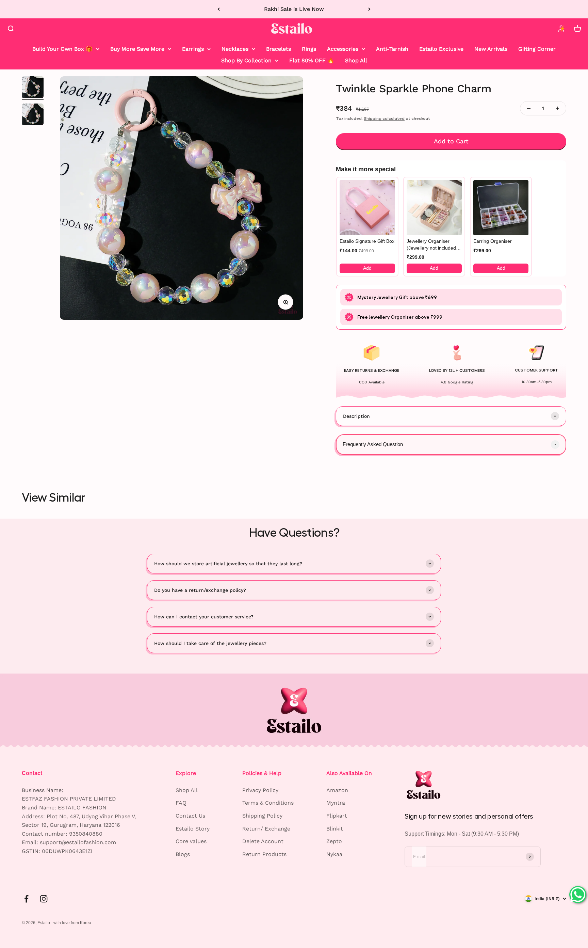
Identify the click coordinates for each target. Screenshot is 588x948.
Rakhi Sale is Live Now (294, 9)
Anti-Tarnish (392, 49)
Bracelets (278, 49)
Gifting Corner (537, 49)
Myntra (335, 803)
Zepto (334, 841)
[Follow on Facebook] (26, 898)
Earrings (193, 49)
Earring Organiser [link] (492, 241)
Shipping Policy (262, 815)
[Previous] (218, 9)
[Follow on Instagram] (43, 898)
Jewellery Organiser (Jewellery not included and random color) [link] (431, 244)
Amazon (337, 790)
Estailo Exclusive (441, 49)
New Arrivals (490, 49)
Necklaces (235, 49)
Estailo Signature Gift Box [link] (367, 241)
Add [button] (367, 268)
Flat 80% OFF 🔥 (311, 60)
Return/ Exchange (266, 828)
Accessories (342, 49)
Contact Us (190, 815)
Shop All (356, 60)
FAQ (181, 803)
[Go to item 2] (33, 115)
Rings (309, 49)
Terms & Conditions (268, 803)
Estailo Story (193, 828)
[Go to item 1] (33, 88)
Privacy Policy (260, 790)
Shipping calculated (384, 118)
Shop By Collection (246, 60)
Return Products (264, 854)
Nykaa (334, 854)
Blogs (183, 854)
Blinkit (334, 828)
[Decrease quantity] (528, 108)
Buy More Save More (137, 49)
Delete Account (262, 841)
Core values (191, 841)
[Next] (369, 9)
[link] (367, 207)
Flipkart (336, 815)
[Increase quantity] (557, 108)
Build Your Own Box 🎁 (62, 49)
